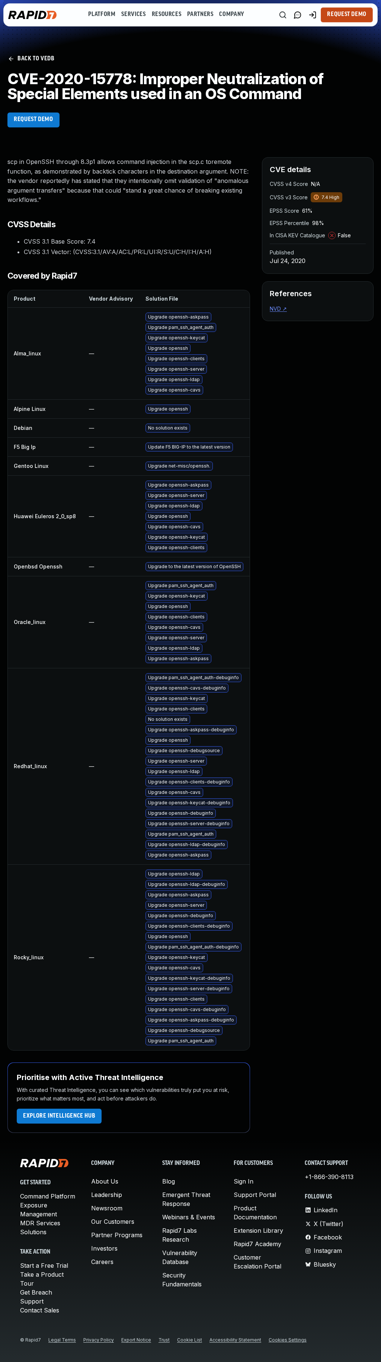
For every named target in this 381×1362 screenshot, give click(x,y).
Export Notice (136, 1340)
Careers (102, 1262)
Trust (164, 1340)
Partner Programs (117, 1235)
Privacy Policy (98, 1340)
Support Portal (255, 1194)
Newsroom (106, 1208)
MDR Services (40, 1223)
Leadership (106, 1194)
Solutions (33, 1232)
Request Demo (346, 15)
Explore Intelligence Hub (59, 1116)
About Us (104, 1181)
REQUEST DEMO (33, 120)
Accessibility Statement (235, 1340)
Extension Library (258, 1230)
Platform (101, 15)
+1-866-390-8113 (329, 1177)
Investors (104, 1248)
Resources (167, 15)
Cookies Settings (288, 1340)
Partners (200, 15)
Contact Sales (39, 1310)
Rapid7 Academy (257, 1244)
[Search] (282, 15)
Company (231, 15)
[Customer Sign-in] (312, 15)
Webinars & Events (188, 1217)
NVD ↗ (278, 308)
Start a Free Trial (44, 1265)
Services (133, 15)
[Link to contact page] (297, 15)
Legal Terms (62, 1340)
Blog (168, 1181)
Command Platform (47, 1196)
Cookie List (189, 1340)
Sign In (243, 1181)
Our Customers (112, 1221)
